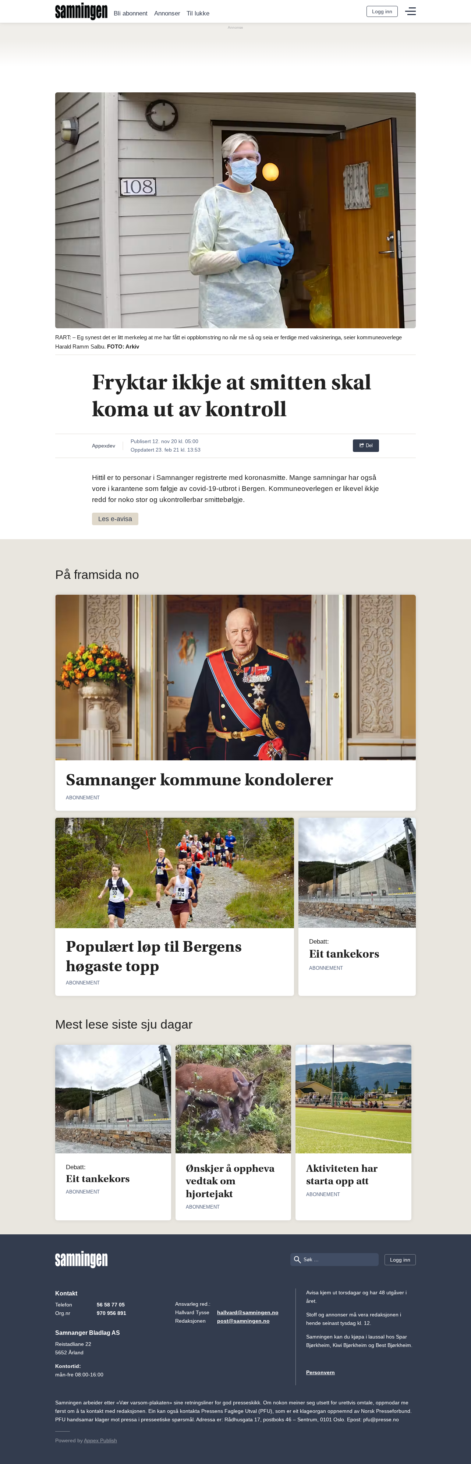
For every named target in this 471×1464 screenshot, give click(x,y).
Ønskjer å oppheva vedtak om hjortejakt (230, 1181)
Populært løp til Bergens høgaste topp (154, 956)
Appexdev (103, 446)
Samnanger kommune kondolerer (199, 780)
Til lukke (198, 13)
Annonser (167, 13)
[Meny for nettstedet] (410, 11)
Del (368, 445)
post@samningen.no (243, 1321)
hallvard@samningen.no (248, 1312)
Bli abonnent (131, 13)
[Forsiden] (81, 11)
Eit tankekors (344, 954)
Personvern (320, 1372)
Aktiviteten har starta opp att (342, 1174)
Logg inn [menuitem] (382, 11)
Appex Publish (100, 1440)
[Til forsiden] (81, 1260)
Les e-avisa (115, 519)
